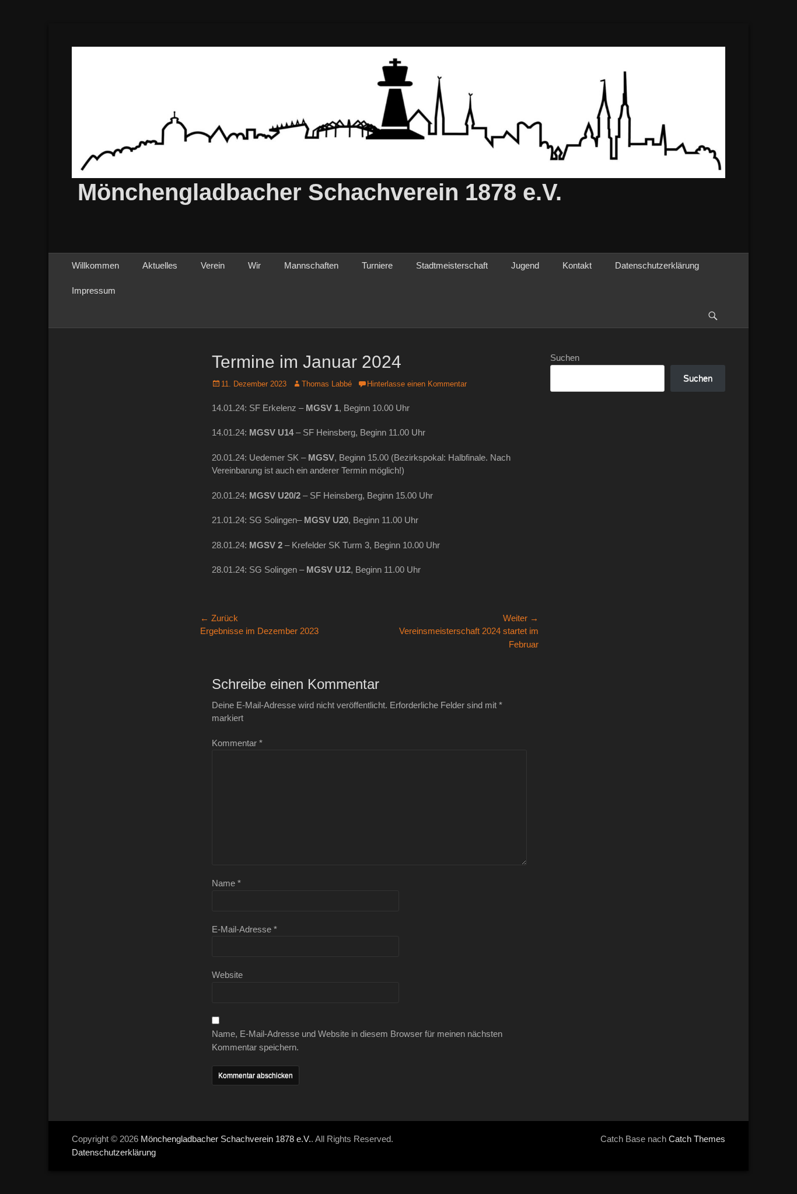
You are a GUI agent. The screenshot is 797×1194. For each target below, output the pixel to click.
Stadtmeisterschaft (452, 265)
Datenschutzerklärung (657, 265)
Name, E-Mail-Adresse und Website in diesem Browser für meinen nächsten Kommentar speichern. (357, 1040)
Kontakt (577, 265)
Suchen (564, 358)
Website (227, 975)
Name (226, 883)
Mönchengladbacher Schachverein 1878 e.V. (320, 192)
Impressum (94, 290)
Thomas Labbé (327, 384)
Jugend (525, 265)
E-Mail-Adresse (244, 929)
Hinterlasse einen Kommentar (417, 384)
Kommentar (237, 743)
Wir (254, 265)
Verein (213, 265)
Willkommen (95, 265)
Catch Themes (697, 1139)
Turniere (377, 265)
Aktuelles (159, 265)
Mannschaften (311, 265)
